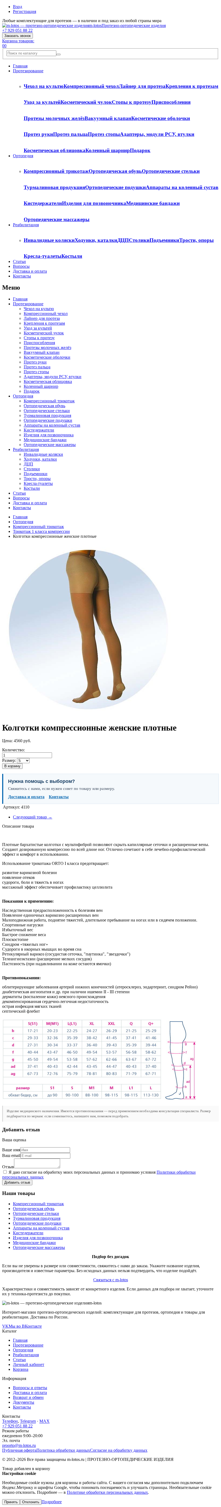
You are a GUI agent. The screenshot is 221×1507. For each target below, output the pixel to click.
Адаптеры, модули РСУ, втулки (157, 134)
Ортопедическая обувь (115, 171)
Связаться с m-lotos (110, 1279)
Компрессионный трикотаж (56, 171)
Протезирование (28, 70)
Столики (139, 240)
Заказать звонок (17, 36)
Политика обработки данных (63, 1450)
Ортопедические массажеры (56, 219)
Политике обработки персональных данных (107, 1492)
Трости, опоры (196, 240)
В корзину (12, 766)
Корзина (20, 1369)
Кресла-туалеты (42, 256)
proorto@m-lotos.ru (19, 1445)
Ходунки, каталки (96, 240)
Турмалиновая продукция (54, 187)
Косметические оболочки (160, 118)
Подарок (140, 150)
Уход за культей (42, 102)
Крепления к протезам (191, 86)
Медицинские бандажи (153, 203)
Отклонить (30, 1502)
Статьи (19, 261)
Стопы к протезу (131, 102)
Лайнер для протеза (142, 86)
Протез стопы (104, 134)
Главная (20, 66)
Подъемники (164, 240)
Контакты (22, 276)
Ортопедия (23, 155)
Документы (23, 1402)
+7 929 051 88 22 (17, 30)
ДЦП (123, 240)
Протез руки (38, 134)
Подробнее (52, 1501)
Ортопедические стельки (171, 171)
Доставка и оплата (30, 271)
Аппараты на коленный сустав (182, 187)
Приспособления (171, 102)
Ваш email (11, 1155)
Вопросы (21, 266)
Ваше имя (11, 1150)
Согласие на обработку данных (118, 1450)
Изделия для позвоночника (94, 203)
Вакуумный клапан (108, 118)
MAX (44, 1421)
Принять (11, 1502)
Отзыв (8, 1166)
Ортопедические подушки (115, 187)
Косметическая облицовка (54, 150)
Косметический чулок (86, 102)
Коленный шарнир (107, 150)
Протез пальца (70, 134)
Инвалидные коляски (49, 240)
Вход (17, 6)
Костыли (71, 256)
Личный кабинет (28, 1364)
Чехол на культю (44, 86)
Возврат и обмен (28, 1397)
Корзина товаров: (18, 41)
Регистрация (24, 11)
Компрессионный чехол (91, 86)
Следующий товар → (32, 817)
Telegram (28, 1421)
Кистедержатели (43, 203)
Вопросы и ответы (30, 1387)
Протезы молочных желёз (54, 118)
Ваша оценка (14, 1140)
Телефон (10, 1421)
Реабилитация (26, 224)
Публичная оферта (19, 1450)
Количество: (13, 750)
